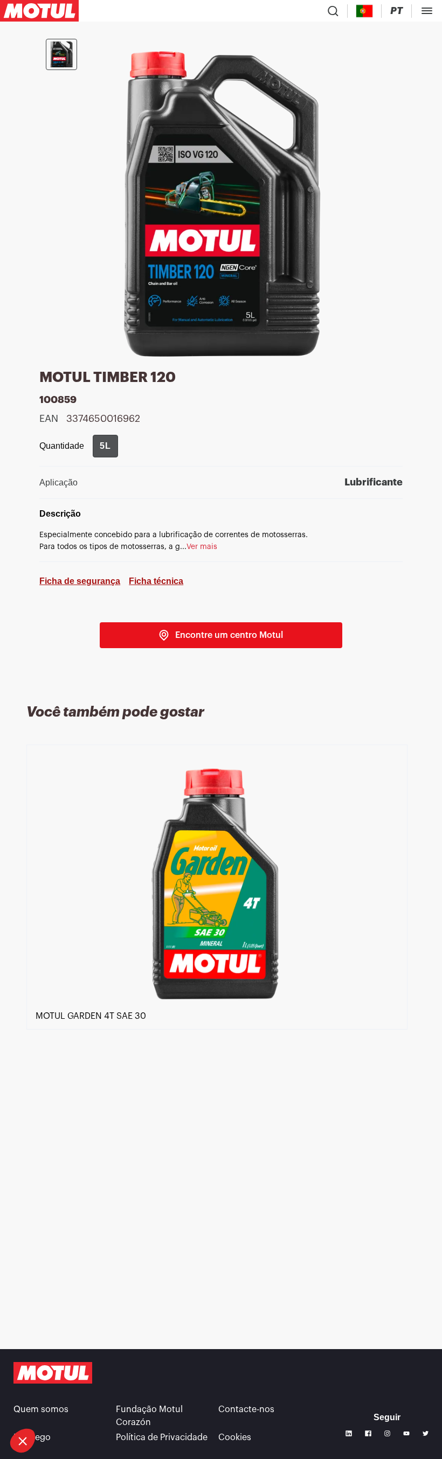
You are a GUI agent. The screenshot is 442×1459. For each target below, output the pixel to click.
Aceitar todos (180, 1404)
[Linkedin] (349, 1433)
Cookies (234, 1437)
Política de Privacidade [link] (162, 1437)
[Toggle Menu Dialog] (426, 10)
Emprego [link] (32, 1437)
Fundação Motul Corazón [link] (149, 1416)
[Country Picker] (365, 11)
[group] (105, 446)
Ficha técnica (156, 581)
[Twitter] (426, 1433)
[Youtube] (406, 1433)
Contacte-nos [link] (246, 1409)
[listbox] (221, 1036)
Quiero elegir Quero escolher (67, 1404)
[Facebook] (368, 1433)
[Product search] (333, 10)
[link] (221, 635)
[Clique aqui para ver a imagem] (61, 54)
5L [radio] (105, 445)
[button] (23, 1441)
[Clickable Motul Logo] (39, 11)
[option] (221, 1036)
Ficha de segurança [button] (79, 581)
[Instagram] (387, 1433)
